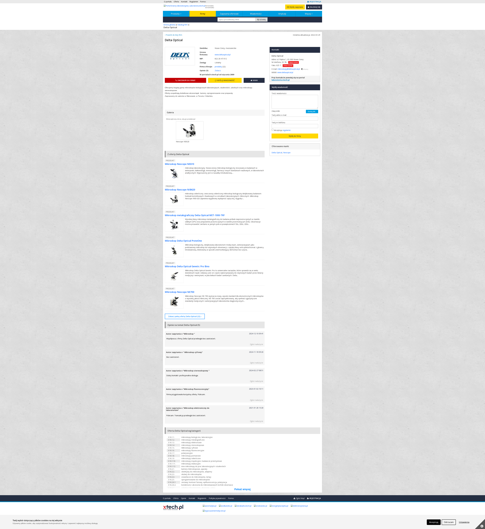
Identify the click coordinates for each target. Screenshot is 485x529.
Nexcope (286, 152)
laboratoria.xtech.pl (281, 80)
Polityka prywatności (217, 498)
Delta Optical (277, 152)
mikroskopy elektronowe (191, 442)
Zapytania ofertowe (229, 13)
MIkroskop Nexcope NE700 (179, 291)
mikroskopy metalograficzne (193, 440)
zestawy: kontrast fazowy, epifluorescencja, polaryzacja (204, 482)
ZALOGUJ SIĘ (314, 7)
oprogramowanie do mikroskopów (195, 479)
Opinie (183, 498)
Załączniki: (276, 111)
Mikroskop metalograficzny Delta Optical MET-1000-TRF (195, 215)
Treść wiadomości (280, 93)
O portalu (167, 498)
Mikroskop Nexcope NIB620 (180, 189)
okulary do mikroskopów (191, 474)
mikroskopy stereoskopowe (192, 445)
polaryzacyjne (187, 453)
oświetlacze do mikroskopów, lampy (196, 477)
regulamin (287, 130)
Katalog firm (183, 24)
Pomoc (231, 498)
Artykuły (282, 13)
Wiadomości (255, 13)
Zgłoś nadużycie (256, 344)
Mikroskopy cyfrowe (189, 448)
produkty (218, 66)
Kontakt (192, 498)
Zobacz (218, 70)
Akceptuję (282, 130)
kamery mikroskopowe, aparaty (194, 469)
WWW (255, 80)
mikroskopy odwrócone (191, 458)
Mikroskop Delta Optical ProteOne (183, 240)
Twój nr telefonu (279, 122)
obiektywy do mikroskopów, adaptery (196, 471)
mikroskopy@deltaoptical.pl (288, 69)
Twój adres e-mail (280, 115)
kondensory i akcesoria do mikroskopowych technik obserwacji (207, 485)
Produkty (175, 13)
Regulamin (202, 498)
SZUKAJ (262, 19)
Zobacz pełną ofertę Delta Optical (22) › (184, 316)
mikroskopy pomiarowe (191, 456)
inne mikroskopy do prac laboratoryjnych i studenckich (203, 466)
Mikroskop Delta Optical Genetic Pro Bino (187, 266)
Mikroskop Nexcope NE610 (179, 163)
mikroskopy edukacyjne (191, 463)
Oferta (175, 498)
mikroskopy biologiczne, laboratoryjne (197, 437)
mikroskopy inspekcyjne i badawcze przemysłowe (201, 461)
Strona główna (169, 24)
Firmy (202, 13)
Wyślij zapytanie (296, 7)
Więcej (308, 13)
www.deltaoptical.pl (223, 54)
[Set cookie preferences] (480, 524)
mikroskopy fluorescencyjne (192, 450)
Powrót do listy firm (173, 35)
